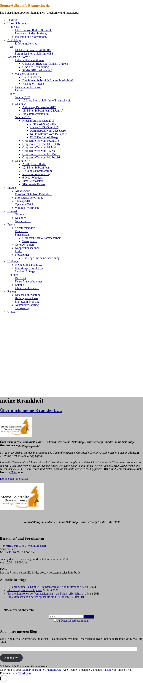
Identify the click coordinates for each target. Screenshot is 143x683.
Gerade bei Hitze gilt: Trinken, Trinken (45, 63)
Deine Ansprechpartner (28, 281)
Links (18, 251)
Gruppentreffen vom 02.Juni (39, 147)
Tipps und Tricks (25, 204)
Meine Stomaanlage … (28, 264)
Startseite (12, 20)
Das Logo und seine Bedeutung (41, 258)
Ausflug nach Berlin (34, 164)
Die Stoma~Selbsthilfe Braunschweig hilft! (47, 80)
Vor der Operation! (26, 73)
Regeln (11, 291)
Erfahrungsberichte (26, 43)
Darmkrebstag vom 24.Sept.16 (48, 130)
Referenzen (21, 231)
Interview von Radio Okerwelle (33, 30)
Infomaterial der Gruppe (29, 197)
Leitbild (19, 284)
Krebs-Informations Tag (36, 174)
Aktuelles (13, 26)
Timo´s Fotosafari (32, 180)
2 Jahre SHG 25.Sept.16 (44, 127)
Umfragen (13, 261)
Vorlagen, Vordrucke (27, 207)
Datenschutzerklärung (28, 294)
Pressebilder (22, 254)
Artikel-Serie (22, 191)
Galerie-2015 (22, 160)
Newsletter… (23, 221)
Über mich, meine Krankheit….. (31, 410)
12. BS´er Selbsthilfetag (44, 137)
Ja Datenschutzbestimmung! (73, 620)
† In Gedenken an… (27, 288)
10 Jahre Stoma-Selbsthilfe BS (33, 50)
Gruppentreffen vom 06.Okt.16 (40, 140)
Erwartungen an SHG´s (29, 268)
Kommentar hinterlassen (14, 478)
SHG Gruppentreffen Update (24, 590)
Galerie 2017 (22, 103)
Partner (19, 90)
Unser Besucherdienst (28, 87)
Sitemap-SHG (23, 201)
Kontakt (12, 211)
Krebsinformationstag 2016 (38, 120)
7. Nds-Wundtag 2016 (43, 124)
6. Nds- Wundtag (32, 177)
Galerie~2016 (23, 117)
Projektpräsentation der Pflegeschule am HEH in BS (38, 596)
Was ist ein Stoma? (18, 56)
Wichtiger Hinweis (33, 83)
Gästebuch (21, 214)
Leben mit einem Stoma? (29, 60)
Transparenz (29, 241)
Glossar (11, 311)
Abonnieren (11, 657)
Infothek (12, 187)
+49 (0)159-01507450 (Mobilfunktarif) (23, 545)
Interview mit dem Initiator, (31, 33)
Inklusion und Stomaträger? (31, 36)
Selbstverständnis (25, 227)
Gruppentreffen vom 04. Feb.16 (41, 157)
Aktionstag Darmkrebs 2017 (39, 107)
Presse (11, 224)
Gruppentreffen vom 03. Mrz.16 (41, 154)
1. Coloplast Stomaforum (37, 170)
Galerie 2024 (22, 97)
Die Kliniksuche (32, 77)
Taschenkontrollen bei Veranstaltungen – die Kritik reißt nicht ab (45, 593)
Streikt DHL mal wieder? (37, 70)
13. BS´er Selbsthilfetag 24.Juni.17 (42, 110)
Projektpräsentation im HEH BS (41, 113)
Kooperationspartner (27, 248)
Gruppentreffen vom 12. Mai (39, 150)
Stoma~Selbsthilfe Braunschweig (25, 5)
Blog (10, 46)
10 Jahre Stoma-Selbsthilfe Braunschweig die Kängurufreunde (44, 586)
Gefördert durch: (24, 244)
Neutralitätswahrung (27, 304)
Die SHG (20, 278)
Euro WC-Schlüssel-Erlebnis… (33, 194)
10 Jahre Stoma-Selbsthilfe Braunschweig (46, 100)
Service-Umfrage (25, 271)
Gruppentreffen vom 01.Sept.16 (41, 144)
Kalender (20, 217)
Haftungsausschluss (26, 298)
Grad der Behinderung (35, 67)
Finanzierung (22, 234)
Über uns (12, 274)
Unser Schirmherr (17, 23)
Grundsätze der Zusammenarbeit (41, 237)
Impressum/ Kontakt (27, 301)
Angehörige (14, 40)
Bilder (11, 93)
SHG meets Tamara (33, 184)
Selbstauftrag (22, 308)
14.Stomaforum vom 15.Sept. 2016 (50, 134)
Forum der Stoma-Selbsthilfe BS (34, 53)
